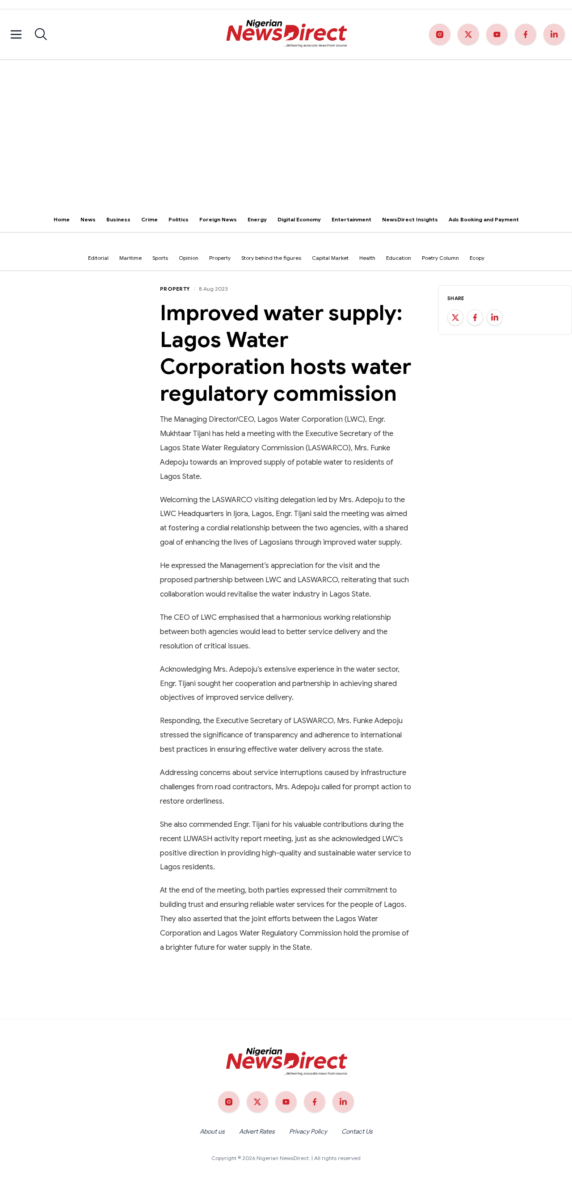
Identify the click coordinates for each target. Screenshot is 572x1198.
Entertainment (351, 219)
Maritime (130, 257)
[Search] (41, 34)
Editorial (98, 257)
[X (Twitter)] (468, 34)
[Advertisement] (286, 127)
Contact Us (357, 1131)
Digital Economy (299, 219)
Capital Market (330, 257)
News (88, 219)
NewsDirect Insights (410, 219)
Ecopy (477, 257)
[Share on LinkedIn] (495, 317)
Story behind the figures (271, 257)
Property (220, 257)
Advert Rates (257, 1131)
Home (62, 219)
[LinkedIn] (554, 34)
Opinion (188, 257)
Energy (257, 219)
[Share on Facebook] (475, 317)
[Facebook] (525, 34)
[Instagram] (439, 34)
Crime (149, 219)
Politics (178, 219)
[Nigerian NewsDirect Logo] (285, 34)
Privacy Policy (308, 1131)
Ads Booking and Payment (484, 219)
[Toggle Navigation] (16, 34)
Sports (160, 257)
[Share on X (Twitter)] (455, 317)
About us (212, 1131)
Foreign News (218, 219)
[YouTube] (497, 34)
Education (398, 257)
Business (118, 219)
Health (367, 257)
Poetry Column (440, 257)
